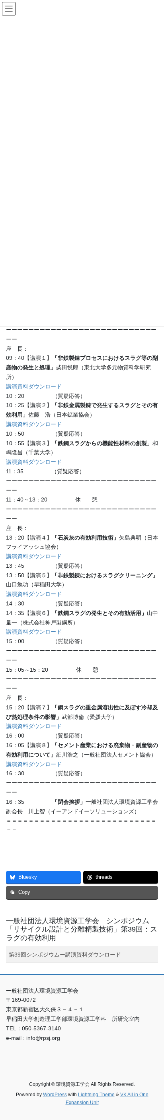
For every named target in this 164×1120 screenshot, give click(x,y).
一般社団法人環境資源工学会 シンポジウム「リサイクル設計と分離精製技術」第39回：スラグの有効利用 (81, 929)
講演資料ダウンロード (34, 386)
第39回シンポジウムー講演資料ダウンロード (65, 954)
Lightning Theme (96, 1094)
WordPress (55, 1094)
